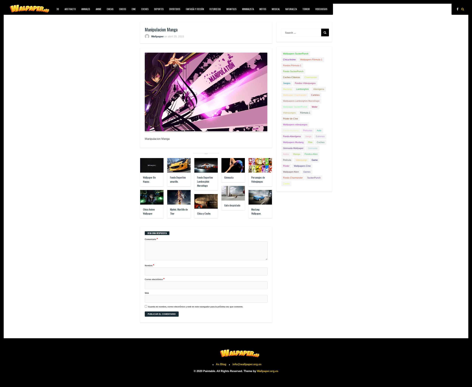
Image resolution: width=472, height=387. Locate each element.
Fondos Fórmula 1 (292, 65)
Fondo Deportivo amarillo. (178, 179)
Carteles (315, 95)
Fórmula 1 (305, 113)
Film (310, 142)
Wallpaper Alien (291, 172)
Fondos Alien (311, 154)
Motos (262, 9)
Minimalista (248, 9)
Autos (286, 154)
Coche (286, 183)
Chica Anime (289, 59)
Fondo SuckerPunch (293, 71)
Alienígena (318, 89)
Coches (145, 9)
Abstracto (70, 9)
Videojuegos (321, 9)
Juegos (286, 83)
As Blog (221, 364)
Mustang (287, 89)
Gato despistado (232, 205)
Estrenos (320, 136)
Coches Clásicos (291, 77)
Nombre (149, 265)
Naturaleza (291, 9)
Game (315, 160)
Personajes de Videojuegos (258, 179)
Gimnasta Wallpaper (293, 148)
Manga (296, 154)
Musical (276, 9)
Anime (98, 9)
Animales (85, 9)
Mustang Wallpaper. (256, 211)
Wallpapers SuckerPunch (295, 53)
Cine (134, 9)
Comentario (151, 239)
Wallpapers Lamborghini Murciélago (301, 101)
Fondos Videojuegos (305, 83)
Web (147, 293)
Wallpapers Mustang (293, 142)
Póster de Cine (290, 118)
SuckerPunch (314, 178)
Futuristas (215, 9)
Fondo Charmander (293, 178)
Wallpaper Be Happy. (149, 179)
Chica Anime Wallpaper (149, 211)
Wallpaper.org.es (267, 371)
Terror (306, 9)
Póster (286, 166)
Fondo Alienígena (292, 136)
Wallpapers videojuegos (295, 124)
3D (57, 9)
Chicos (122, 9)
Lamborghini (302, 89)
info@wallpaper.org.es (246, 364)
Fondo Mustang (291, 130)
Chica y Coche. (204, 213)
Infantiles (231, 9)
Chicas (110, 9)
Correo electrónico (154, 279)
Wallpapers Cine (302, 166)
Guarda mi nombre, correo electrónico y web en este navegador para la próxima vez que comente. (195, 307)
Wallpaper (157, 36)
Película (287, 160)
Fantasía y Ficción (195, 9)
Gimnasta (228, 177)
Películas (307, 130)
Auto (319, 130)
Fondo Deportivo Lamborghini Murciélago (205, 181)
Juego (308, 136)
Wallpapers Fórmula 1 (311, 59)
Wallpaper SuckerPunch (295, 107)
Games (306, 172)
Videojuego (301, 160)
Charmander (310, 77)
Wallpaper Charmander (295, 95)
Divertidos (174, 9)
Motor (314, 107)
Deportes (159, 9)
